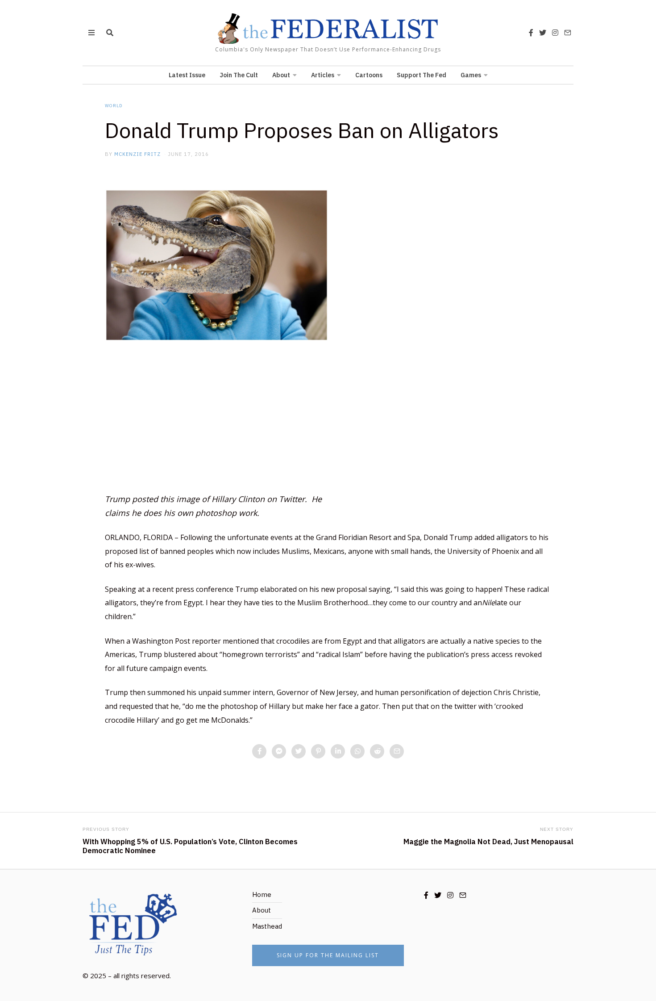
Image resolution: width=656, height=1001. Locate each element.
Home (261, 894)
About (281, 75)
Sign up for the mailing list (328, 955)
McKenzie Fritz (137, 154)
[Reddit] (377, 751)
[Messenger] (279, 751)
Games (471, 75)
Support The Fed (421, 75)
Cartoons (368, 75)
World (114, 106)
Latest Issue (187, 75)
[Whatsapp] (357, 751)
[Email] (567, 32)
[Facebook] (531, 32)
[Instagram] (555, 32)
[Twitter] (542, 32)
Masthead (267, 926)
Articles (322, 75)
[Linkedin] (338, 751)
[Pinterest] (318, 751)
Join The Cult (239, 75)
